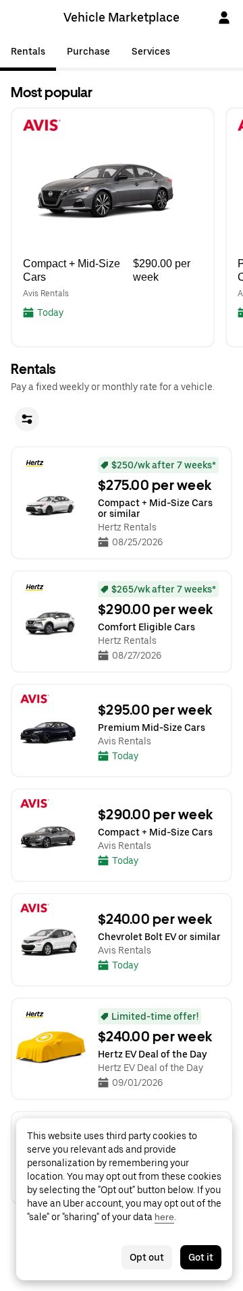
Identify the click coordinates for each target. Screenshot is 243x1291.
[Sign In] (224, 17)
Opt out (147, 1257)
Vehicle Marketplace (121, 17)
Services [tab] (151, 51)
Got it (200, 1257)
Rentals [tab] (28, 51)
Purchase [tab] (88, 51)
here (164, 1216)
